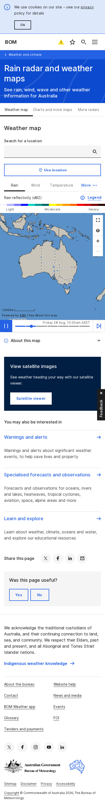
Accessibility (65, 784)
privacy (87, 7)
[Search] (83, 42)
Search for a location (23, 141)
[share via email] (82, 558)
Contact (11, 695)
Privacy (46, 784)
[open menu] (95, 42)
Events (59, 706)
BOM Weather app (19, 706)
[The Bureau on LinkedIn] (62, 747)
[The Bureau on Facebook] (22, 747)
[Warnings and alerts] (61, 42)
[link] (39, 663)
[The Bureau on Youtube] (49, 747)
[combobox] (52, 152)
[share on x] (46, 558)
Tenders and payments (24, 729)
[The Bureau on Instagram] (36, 747)
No (39, 595)
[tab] (16, 109)
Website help (65, 684)
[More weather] (98, 230)
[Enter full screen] (98, 220)
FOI (56, 718)
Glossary (11, 718)
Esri (23, 315)
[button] (89, 185)
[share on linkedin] (70, 558)
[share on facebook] (58, 558)
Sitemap (10, 784)
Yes (18, 595)
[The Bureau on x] (9, 747)
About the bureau (19, 684)
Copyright (11, 793)
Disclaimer (29, 784)
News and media (68, 695)
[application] (52, 266)
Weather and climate (25, 54)
